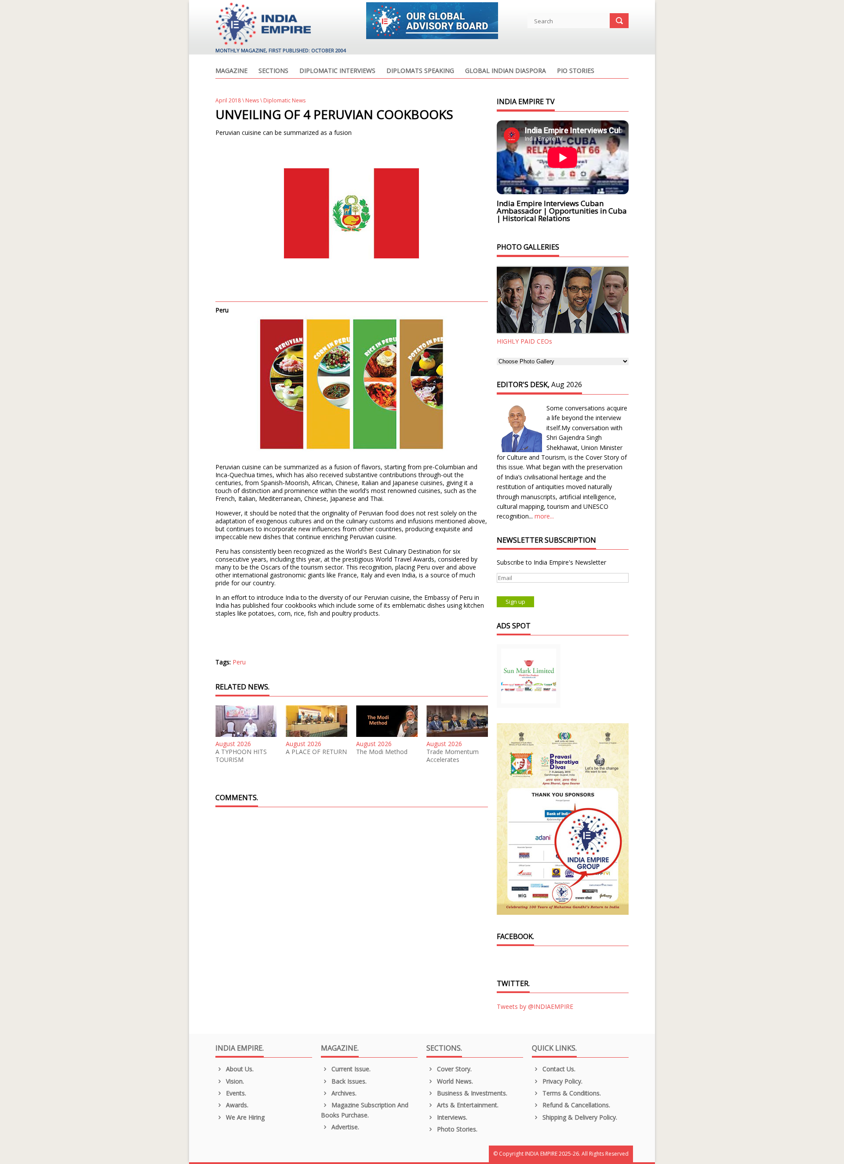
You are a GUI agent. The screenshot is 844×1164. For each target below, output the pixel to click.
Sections (273, 71)
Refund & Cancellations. (575, 1105)
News (252, 100)
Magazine (231, 71)
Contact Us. (558, 1069)
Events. (235, 1093)
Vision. (234, 1081)
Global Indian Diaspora (505, 71)
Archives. (343, 1093)
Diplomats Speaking (420, 71)
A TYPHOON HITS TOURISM (241, 756)
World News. (454, 1081)
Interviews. (451, 1117)
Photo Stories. (456, 1129)
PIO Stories (575, 71)
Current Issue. (350, 1069)
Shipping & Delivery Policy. (579, 1117)
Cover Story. (453, 1069)
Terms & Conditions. (571, 1093)
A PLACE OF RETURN (316, 752)
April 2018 (228, 100)
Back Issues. (348, 1081)
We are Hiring (244, 1117)
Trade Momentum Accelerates (452, 756)
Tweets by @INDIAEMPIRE (535, 1006)
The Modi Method (381, 752)
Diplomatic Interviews (337, 71)
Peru (239, 662)
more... (544, 516)
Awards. (236, 1105)
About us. (239, 1069)
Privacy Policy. (561, 1081)
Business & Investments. (471, 1093)
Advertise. (344, 1127)
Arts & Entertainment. (466, 1105)
